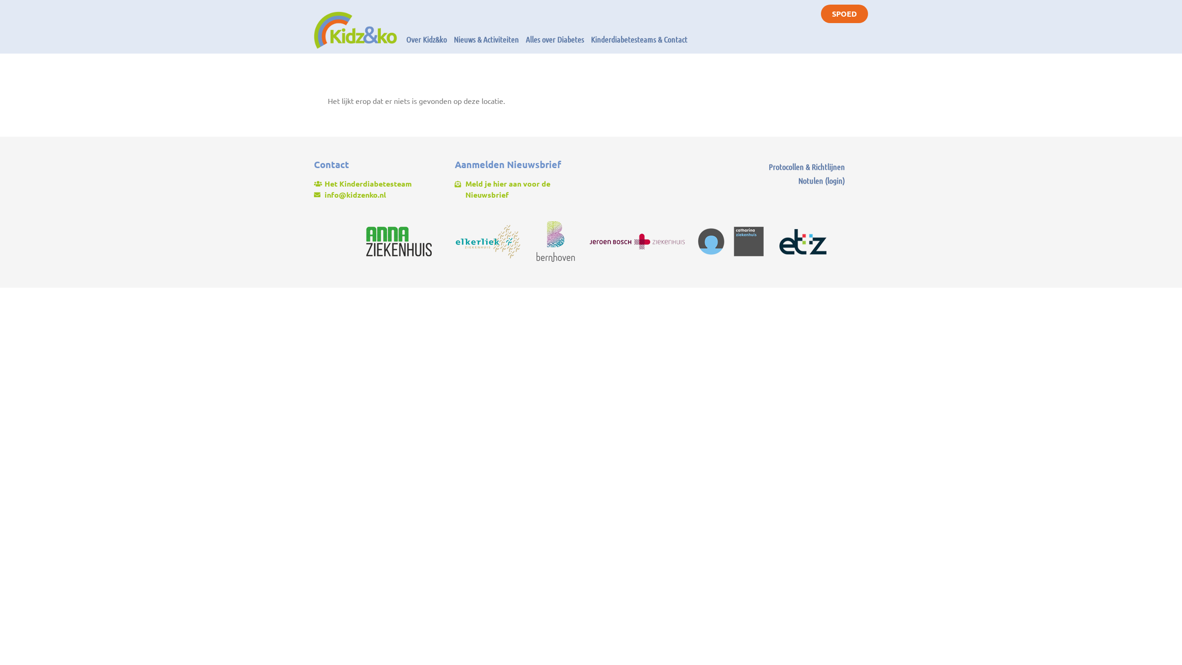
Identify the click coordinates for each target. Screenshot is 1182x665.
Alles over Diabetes (555, 39)
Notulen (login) (821, 180)
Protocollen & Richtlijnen (807, 167)
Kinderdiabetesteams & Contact (639, 39)
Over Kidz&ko (426, 39)
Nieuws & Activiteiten (486, 39)
